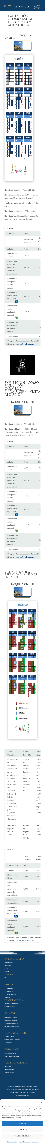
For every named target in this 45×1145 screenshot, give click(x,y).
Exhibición (7, 997)
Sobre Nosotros (8, 962)
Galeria (6, 969)
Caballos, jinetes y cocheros (12, 1039)
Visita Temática (8, 988)
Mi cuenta (7, 978)
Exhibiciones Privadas (10, 1017)
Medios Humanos (9, 1069)
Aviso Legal (35, 1142)
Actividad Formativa (10, 1053)
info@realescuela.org (22, 1096)
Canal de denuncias (9, 1007)
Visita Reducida (8, 991)
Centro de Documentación (11, 1056)
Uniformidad (8, 1042)
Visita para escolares (10, 994)
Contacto (6, 972)
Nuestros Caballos (9, 1036)
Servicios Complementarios (12, 1026)
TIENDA (9, 975)
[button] (41, 1102)
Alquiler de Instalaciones (11, 1023)
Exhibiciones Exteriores (10, 1020)
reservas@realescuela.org (25, 344)
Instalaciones (8, 1066)
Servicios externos (9, 1072)
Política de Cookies (12, 1142)
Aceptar (22, 1123)
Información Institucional (11, 1003)
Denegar (22, 1130)
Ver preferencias (22, 1136)
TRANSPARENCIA (14, 1000)
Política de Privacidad (24, 1142)
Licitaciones (7, 965)
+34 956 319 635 (17, 1093)
